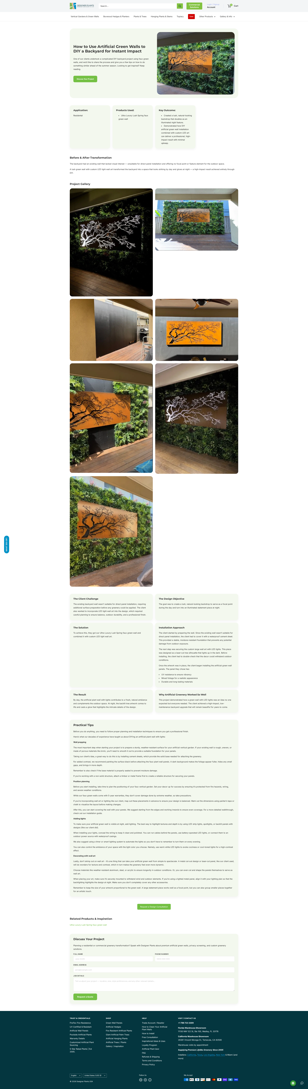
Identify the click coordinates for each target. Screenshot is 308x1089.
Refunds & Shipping (151, 1057)
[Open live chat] (302, 1083)
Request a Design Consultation (154, 907)
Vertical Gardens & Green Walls (85, 16)
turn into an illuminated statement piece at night (197, 607)
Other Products (206, 16)
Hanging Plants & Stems (161, 16)
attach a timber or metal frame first (129, 776)
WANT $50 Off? (7, 544)
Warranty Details (77, 1038)
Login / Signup (213, 4)
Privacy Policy (148, 1064)
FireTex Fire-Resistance (80, 1023)
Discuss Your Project (85, 79)
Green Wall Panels (114, 1023)
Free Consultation (150, 1037)
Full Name (78, 954)
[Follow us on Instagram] (145, 1080)
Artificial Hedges (113, 1027)
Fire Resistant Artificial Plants (119, 1030)
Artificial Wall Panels (79, 1030)
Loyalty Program (149, 1045)
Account (211, 7)
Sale (191, 16)
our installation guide (92, 813)
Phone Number (161, 954)
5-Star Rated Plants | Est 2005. (81, 1050)
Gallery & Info (226, 16)
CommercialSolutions (194, 5)
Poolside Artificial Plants (81, 1034)
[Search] (180, 6)
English (74, 1075)
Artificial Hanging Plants (117, 1038)
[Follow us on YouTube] (150, 1080)
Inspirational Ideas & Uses (153, 1041)
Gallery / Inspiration (115, 1046)
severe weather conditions (89, 790)
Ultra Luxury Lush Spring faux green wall (118, 633)
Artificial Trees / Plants (116, 1042)
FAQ (144, 1053)
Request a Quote (85, 997)
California (191, 1055)
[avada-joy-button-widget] (293, 1083)
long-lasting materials (183, 682)
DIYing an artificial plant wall (142, 737)
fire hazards (216, 786)
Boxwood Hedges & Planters (116, 16)
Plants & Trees (140, 16)
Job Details (78, 976)
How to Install (148, 1033)
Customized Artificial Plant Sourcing (82, 1043)
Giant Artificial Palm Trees (117, 1034)
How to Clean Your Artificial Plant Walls (154, 1028)
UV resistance (167, 674)
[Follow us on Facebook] (140, 1080)
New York (220, 1055)
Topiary (180, 16)
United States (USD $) (92, 1075)
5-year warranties (116, 795)
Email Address (80, 965)
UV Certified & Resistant (80, 1027)
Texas (199, 1055)
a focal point (182, 888)
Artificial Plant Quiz (150, 1049)
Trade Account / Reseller (153, 1023)
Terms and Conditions (152, 1060)
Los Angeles (209, 1055)
